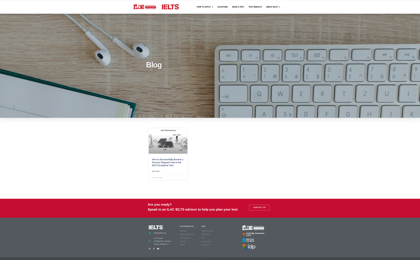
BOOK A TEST (238, 7)
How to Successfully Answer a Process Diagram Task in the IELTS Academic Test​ (167, 162)
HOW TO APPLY (204, 7)
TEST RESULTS (255, 7)
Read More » (156, 171)
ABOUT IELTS (272, 7)
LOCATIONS (222, 7)
